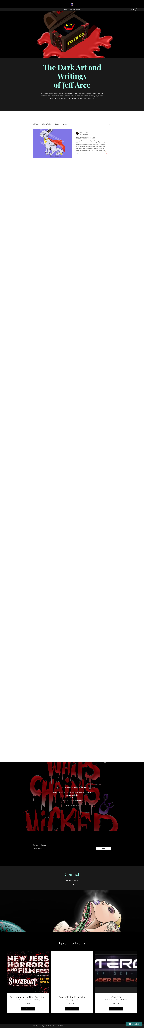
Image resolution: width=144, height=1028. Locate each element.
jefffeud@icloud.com (72, 880)
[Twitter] (134, 9)
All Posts (35, 124)
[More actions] (107, 133)
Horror (57, 124)
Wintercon (116, 996)
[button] (136, 9)
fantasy (65, 124)
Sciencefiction (46, 124)
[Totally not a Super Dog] (52, 143)
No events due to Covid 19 (72, 996)
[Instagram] (131, 9)
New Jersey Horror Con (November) (28, 996)
